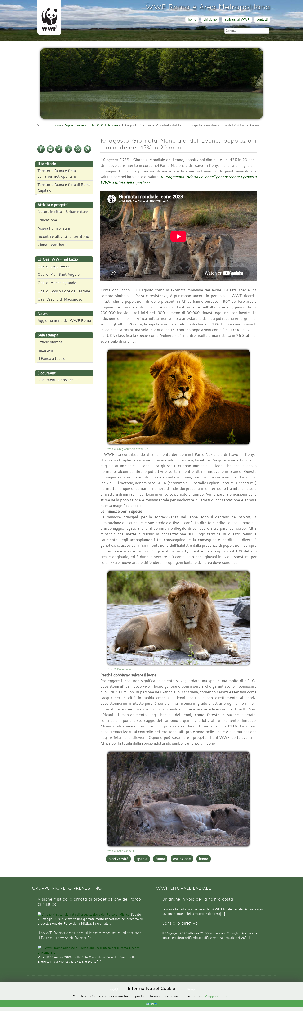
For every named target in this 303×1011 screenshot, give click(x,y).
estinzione (182, 858)
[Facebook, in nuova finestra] (41, 152)
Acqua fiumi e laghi (53, 228)
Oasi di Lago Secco (53, 266)
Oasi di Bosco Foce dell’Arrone (63, 290)
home (192, 20)
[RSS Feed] (78, 152)
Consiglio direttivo (180, 923)
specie (141, 858)
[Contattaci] (87, 152)
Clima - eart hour (52, 244)
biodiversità (118, 858)
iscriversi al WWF (236, 20)
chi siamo (210, 20)
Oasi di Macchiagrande (56, 282)
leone (203, 858)
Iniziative (45, 350)
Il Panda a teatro (51, 358)
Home (55, 125)
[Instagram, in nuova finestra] (50, 152)
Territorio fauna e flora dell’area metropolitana (57, 173)
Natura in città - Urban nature (62, 211)
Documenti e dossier (55, 379)
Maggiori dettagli (217, 996)
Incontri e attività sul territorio (63, 236)
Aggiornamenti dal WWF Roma (91, 125)
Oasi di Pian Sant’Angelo (58, 274)
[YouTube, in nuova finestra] (68, 152)
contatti (262, 20)
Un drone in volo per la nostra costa (197, 899)
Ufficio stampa (49, 341)
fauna (160, 858)
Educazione (47, 219)
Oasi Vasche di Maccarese (59, 299)
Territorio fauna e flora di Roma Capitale (64, 187)
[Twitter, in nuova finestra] (59, 152)
